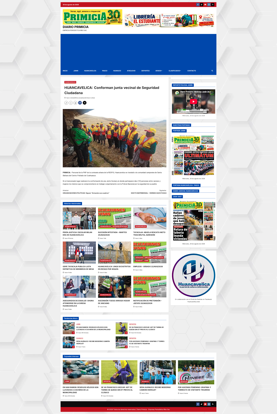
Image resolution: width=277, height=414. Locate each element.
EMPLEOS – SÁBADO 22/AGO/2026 (148, 266)
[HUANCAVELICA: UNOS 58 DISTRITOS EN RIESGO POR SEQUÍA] (114, 253)
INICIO (65, 71)
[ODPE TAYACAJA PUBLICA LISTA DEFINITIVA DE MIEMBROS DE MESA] (79, 253)
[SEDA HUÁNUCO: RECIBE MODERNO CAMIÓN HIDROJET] (158, 372)
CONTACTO (191, 71)
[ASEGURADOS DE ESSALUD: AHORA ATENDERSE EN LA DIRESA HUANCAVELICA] (79, 287)
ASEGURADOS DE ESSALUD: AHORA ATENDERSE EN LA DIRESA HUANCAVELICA (78, 303)
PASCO (104, 71)
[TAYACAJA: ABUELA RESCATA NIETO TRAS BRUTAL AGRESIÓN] (149, 218)
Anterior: (86, 191)
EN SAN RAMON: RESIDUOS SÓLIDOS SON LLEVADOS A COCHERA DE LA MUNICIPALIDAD (69, 328)
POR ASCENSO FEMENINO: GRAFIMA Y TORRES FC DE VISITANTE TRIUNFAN (122, 342)
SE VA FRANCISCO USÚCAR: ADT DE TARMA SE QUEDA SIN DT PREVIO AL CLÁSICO (122, 328)
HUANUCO (117, 71)
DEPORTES (145, 71)
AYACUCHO (131, 71)
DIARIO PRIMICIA (76, 27)
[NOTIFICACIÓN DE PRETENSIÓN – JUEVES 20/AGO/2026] (149, 287)
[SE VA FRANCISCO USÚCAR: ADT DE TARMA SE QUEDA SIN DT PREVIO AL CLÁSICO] (119, 372)
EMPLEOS (148, 257)
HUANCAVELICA (90, 71)
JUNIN (75, 71)
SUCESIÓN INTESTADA (120, 226)
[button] (212, 71)
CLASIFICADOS (174, 71)
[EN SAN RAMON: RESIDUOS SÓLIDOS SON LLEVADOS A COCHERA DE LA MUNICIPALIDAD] (81, 372)
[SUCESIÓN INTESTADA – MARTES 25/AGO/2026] (114, 218)
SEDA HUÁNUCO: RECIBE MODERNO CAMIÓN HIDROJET (69, 342)
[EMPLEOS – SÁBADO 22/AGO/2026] (149, 253)
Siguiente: (148, 191)
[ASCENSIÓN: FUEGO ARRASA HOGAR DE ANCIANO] (114, 287)
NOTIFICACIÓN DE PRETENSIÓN (145, 295)
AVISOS (158, 71)
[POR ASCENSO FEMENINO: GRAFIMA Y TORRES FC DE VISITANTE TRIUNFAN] (196, 372)
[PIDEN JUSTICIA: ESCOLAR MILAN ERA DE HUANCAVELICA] (79, 218)
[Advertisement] (138, 50)
